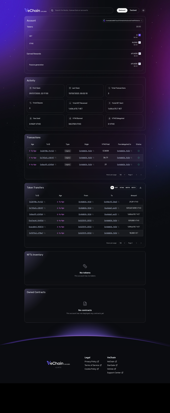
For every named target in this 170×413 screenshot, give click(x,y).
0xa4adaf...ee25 (110, 208)
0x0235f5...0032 (84, 221)
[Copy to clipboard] (141, 20)
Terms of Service (92, 365)
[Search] (52, 10)
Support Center (114, 372)
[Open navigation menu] (143, 10)
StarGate (111, 365)
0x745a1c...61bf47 (47, 158)
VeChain (110, 361)
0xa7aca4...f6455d (36, 221)
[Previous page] (136, 175)
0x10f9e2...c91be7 (36, 233)
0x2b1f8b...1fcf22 (47, 151)
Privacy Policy (90, 361)
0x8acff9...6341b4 (47, 165)
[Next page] (141, 175)
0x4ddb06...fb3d (85, 151)
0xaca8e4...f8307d (36, 227)
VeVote (110, 369)
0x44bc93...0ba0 (110, 202)
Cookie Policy (90, 369)
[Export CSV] (140, 187)
